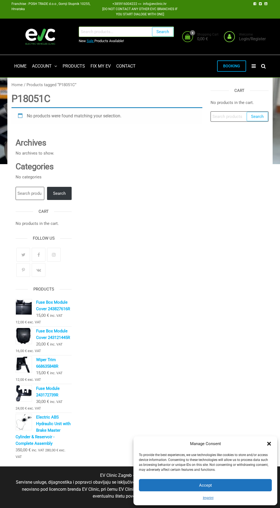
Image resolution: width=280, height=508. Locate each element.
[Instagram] (54, 255)
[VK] (38, 270)
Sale (90, 41)
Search (162, 31)
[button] (269, 443)
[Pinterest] (23, 270)
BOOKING (231, 66)
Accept (205, 485)
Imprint (208, 498)
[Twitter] (23, 255)
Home (17, 84)
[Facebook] (38, 255)
